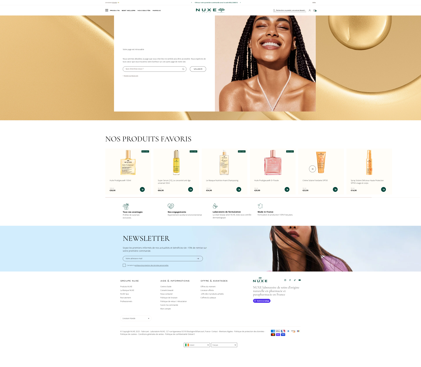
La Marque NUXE (127, 290)
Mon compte (165, 309)
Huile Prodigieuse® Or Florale (266, 180)
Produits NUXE (126, 286)
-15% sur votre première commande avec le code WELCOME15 (216, 3)
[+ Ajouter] (142, 189)
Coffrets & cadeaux (208, 297)
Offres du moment (208, 286)
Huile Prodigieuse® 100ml (120, 180)
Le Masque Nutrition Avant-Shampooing (222, 180)
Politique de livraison (168, 297)
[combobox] (197, 345)
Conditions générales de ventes (151, 334)
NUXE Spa (124, 294)
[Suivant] (240, 2)
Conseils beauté (166, 290)
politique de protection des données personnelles (151, 265)
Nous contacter (166, 294)
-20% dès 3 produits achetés (212, 294)
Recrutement (125, 297)
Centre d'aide (165, 286)
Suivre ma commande (169, 305)
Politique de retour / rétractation (173, 301)
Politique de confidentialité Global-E (180, 334)
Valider (198, 69)
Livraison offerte (207, 290)
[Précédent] (191, 2)
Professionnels (126, 301)
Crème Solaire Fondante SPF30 (315, 180)
